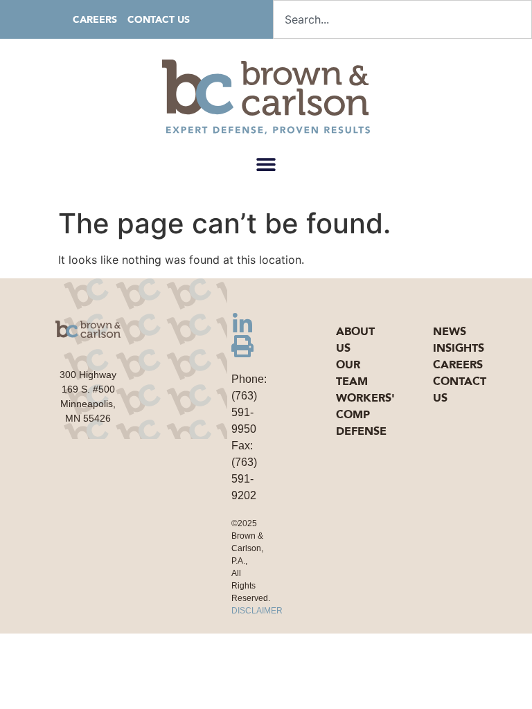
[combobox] (402, 19)
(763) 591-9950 (244, 412)
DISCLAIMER (257, 611)
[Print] (242, 346)
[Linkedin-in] (242, 324)
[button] (266, 163)
